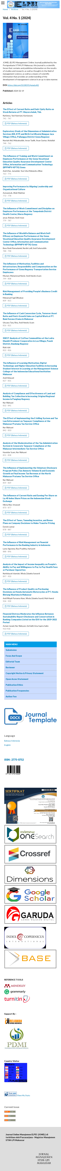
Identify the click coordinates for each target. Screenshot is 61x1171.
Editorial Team (13, 661)
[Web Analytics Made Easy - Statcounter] (10, 1095)
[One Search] (30, 843)
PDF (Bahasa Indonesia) (17, 123)
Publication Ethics (14, 685)
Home (5, 9)
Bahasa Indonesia (12, 741)
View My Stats (23, 1095)
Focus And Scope (14, 656)
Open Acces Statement (17, 679)
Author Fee (11, 696)
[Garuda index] (30, 923)
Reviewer (10, 667)
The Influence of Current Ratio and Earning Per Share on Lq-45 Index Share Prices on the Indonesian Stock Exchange (30, 498)
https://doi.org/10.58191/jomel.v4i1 (23, 85)
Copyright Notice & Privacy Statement (25, 673)
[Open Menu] (3, 3)
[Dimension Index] (30, 883)
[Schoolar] (30, 903)
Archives (14, 9)
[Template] (30, 724)
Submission (11, 650)
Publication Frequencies (17, 690)
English (7, 745)
